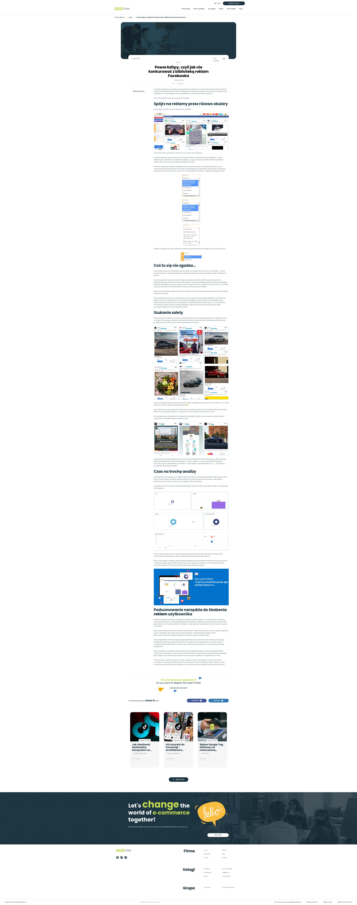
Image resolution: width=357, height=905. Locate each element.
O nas (205, 850)
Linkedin (217, 700)
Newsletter (207, 854)
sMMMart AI (225, 872)
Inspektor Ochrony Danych (344, 902)
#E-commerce (136, 758)
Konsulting (211, 9)
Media (221, 9)
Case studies (231, 9)
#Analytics (203, 758)
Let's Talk (218, 835)
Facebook (195, 700)
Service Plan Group (228, 887)
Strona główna (120, 17)
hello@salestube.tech (178, 688)
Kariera (224, 850)
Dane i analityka (199, 9)
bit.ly (214, 463)
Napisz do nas (234, 3)
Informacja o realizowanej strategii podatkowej (287, 902)
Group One (207, 887)
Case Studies (226, 876)
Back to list (180, 779)
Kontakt (224, 857)
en (219, 3)
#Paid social (180, 83)
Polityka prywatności (312, 902)
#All (174, 83)
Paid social (178, 62)
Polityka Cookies (327, 902)
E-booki (206, 857)
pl (215, 3)
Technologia (185, 9)
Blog (240, 9)
